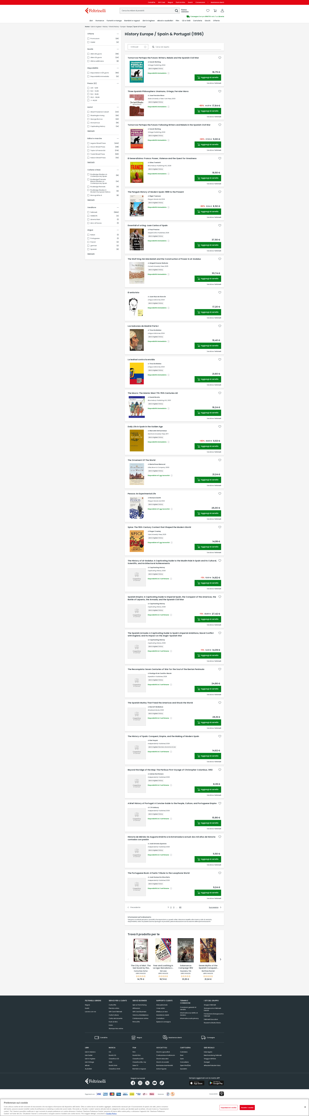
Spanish (93, 249)
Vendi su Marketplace (140, 1015)
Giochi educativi (162, 1059)
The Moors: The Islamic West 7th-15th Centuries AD (153, 393)
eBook (87, 1065)
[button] (177, 11)
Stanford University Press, (156, 434)
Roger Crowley (155, 531)
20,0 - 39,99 (94, 97)
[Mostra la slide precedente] (128, 959)
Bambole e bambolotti (164, 1065)
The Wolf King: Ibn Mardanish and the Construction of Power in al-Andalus (164, 259)
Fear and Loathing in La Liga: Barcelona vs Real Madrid (163, 966)
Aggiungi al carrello (209, 77)
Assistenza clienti (217, 2)
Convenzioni (200, 2)
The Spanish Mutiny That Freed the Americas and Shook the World (160, 703)
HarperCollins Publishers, (156, 233)
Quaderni (183, 1069)
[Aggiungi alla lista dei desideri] (219, 57)
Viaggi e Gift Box (210, 1059)
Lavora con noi (90, 1012)
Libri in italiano (90, 1052)
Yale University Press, (155, 534)
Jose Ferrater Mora (157, 95)
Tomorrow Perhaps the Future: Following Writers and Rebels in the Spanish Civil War (169, 125)
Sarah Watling (155, 62)
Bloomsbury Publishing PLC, (157, 166)
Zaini (182, 1059)
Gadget (207, 1062)
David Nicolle (155, 397)
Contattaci (160, 1018)
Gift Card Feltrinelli (115, 1012)
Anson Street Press (97, 147)
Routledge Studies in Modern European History (100, 191)
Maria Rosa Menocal (157, 464)
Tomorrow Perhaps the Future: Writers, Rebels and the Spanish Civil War (163, 58)
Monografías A (96, 195)
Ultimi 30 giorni (96, 57)
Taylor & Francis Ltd (97, 150)
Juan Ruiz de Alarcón (158, 297)
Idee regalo (208, 1052)
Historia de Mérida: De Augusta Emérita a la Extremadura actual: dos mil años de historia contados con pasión (171, 838)
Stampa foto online (116, 1028)
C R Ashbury (154, 807)
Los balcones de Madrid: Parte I (143, 326)
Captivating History (97, 126)
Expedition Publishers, (155, 676)
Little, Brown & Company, (156, 467)
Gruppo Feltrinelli (210, 1005)
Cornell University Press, (156, 266)
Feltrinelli (93, 212)
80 (180, 907)
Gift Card (161, 2)
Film (134, 1052)
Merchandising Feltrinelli (213, 1055)
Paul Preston (154, 230)
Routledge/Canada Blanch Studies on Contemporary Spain (98, 181)
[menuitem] (91, 20)
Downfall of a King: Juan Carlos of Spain (148, 225)
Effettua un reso (162, 1012)
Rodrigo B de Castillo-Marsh (161, 673)
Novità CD (112, 1055)
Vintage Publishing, (154, 65)
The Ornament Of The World (141, 460)
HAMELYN (93, 216)
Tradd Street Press (97, 154)
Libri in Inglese (90, 1059)
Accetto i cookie (247, 1107)
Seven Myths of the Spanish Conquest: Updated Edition (208, 966)
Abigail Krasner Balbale (159, 263)
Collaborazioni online (140, 1018)
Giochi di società (162, 1062)
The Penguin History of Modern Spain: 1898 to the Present (156, 192)
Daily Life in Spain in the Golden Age (145, 426)
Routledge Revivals (97, 187)
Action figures (161, 1069)
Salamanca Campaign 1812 (185, 966)
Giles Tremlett (155, 162)
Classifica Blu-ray (139, 1062)
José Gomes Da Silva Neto (160, 877)
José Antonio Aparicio (158, 844)
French (93, 242)
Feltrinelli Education (211, 1019)
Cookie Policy (111, 1113)
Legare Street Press (98, 143)
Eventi (190, 2)
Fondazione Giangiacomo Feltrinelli (214, 1015)
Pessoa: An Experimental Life (142, 493)
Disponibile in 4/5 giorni (99, 73)
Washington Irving (97, 115)
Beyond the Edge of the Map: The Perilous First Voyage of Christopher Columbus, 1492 (170, 770)
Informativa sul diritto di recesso (189, 1014)
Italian (92, 235)
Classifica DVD (138, 1059)
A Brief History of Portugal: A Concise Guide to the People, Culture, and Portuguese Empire (172, 803)
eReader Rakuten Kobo (212, 1065)
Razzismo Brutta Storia (212, 1023)
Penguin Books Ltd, (154, 199)
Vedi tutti (91, 131)
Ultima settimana (97, 61)
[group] (189, 16)
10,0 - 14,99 (94, 91)
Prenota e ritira (114, 1008)
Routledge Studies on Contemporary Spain (98, 175)
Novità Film (137, 1055)
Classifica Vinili (114, 1069)
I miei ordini (160, 1008)
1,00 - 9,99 (94, 88)
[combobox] (150, 11)
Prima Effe (136, 1022)
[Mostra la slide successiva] (220, 959)
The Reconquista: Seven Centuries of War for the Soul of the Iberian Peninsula (166, 669)
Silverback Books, (154, 710)
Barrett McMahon (156, 707)
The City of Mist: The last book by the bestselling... (141, 966)
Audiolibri (88, 1069)
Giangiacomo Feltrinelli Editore (212, 1009)
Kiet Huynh (154, 740)
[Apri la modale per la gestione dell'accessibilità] (221, 1093)
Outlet (92, 42)
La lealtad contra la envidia (141, 359)
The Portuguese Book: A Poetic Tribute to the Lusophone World (159, 873)
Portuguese (95, 238)
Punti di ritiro (180, 2)
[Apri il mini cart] (215, 10)
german (93, 246)
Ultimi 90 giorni (96, 54)
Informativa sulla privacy (189, 1018)
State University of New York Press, (159, 99)
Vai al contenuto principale (95, 2)
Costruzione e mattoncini (165, 1055)
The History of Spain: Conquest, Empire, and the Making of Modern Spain (163, 736)
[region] (154, 1107)
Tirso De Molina (155, 330)
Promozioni (94, 39)
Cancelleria (184, 1062)
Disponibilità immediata (99, 76)
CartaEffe (151, 2)
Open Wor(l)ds (185, 1065)
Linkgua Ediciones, (154, 300)
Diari (181, 1055)
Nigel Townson (155, 196)
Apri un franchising (140, 1005)
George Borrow (96, 119)
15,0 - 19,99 (94, 94)
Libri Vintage (89, 1062)
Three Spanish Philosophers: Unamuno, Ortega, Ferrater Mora (158, 91)
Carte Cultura (114, 1015)
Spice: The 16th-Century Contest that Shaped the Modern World (159, 527)
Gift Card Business (139, 1012)
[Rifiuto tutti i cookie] (305, 1107)
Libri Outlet (88, 1055)
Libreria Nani (95, 219)
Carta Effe (112, 1005)
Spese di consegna (163, 1022)
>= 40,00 (93, 100)
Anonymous (95, 123)
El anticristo (133, 292)
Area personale (161, 1005)
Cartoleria (183, 1052)
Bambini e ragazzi (139, 1069)
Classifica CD (114, 1059)
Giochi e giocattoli (163, 1052)
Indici (111, 1025)
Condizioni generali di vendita (188, 1008)
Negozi (170, 2)
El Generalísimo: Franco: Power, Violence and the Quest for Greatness (162, 158)
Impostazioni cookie (228, 1107)
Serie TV (135, 1065)
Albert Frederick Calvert (99, 112)
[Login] (222, 10)
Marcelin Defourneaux (158, 431)
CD (110, 1052)
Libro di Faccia (96, 223)
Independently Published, (157, 744)
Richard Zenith (155, 498)
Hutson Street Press (98, 158)
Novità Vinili (113, 1065)
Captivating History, (155, 571)
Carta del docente (115, 1018)
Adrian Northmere (156, 774)
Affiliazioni (136, 1008)
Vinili (110, 1062)
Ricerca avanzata (185, 11)
